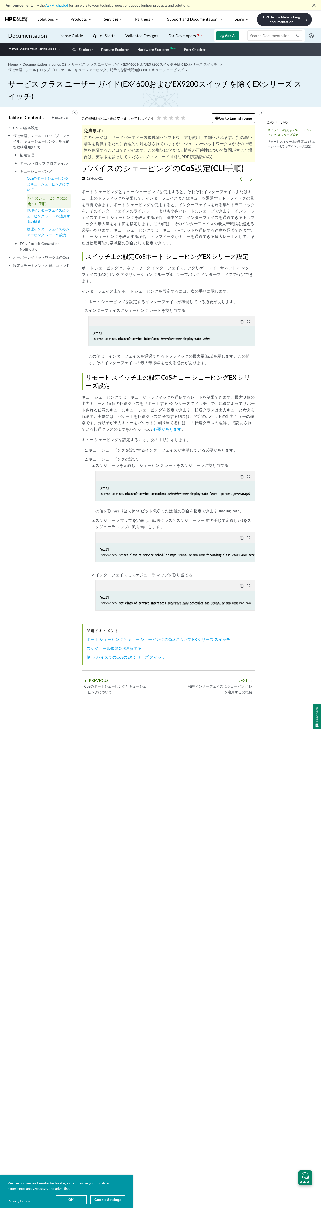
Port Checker (195, 49)
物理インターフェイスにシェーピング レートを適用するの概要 (48, 216)
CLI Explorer (82, 49)
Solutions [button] (45, 19)
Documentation (27, 35)
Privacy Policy (19, 1201)
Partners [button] (142, 19)
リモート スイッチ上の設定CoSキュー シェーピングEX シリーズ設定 (291, 144)
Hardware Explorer (153, 49)
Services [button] (111, 19)
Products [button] (79, 19)
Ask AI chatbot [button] (56, 5)
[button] (305, 1177)
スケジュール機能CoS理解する (114, 648)
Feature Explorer (115, 49)
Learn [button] (239, 19)
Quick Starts (104, 35)
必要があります (167, 429)
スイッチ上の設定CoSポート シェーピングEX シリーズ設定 (291, 132)
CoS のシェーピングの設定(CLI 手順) (47, 201)
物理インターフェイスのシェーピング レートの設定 (48, 232)
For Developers (185, 35)
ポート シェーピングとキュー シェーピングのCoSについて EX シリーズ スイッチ (158, 639)
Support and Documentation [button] (192, 19)
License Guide (70, 35)
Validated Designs (141, 35)
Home (13, 64)
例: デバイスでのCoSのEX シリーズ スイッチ (126, 657)
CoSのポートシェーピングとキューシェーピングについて (48, 184)
